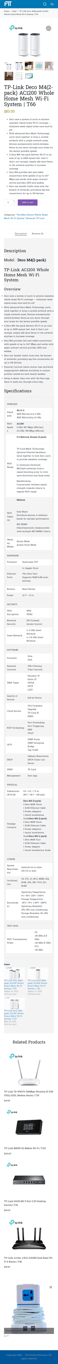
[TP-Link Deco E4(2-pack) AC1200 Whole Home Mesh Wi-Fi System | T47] (14, 1004)
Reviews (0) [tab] (37, 233)
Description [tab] (21, 233)
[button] (48, 28)
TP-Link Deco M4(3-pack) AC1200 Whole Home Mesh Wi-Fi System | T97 (14, 984)
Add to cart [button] (29, 1087)
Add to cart (27, 202)
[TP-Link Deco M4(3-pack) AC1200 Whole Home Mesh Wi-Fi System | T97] (14, 973)
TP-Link (40, 218)
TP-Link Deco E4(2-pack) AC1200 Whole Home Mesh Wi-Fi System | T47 (14, 1014)
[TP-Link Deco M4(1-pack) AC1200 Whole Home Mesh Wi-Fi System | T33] (38, 973)
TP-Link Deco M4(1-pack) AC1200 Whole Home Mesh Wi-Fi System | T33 (37, 984)
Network (30, 218)
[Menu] (52, 4)
